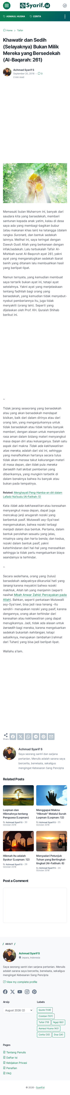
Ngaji (58, 1022)
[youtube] (20, 992)
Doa (58, 1034)
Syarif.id (40, 1087)
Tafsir (44, 1022)
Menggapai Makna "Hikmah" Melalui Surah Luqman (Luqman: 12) (51, 813)
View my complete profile (21, 981)
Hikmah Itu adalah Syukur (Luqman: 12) (16, 857)
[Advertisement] (35, 119)
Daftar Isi (11, 1057)
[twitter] (20, 736)
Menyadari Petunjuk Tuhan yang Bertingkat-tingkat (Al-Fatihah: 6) (51, 859)
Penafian (11, 1068)
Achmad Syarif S (29, 953)
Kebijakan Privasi (16, 1062)
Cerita (44, 1034)
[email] (51, 736)
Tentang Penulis (16, 1052)
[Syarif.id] (35, 5)
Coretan (46, 1016)
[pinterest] (43, 736)
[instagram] (27, 992)
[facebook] (13, 736)
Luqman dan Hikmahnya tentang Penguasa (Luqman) (16, 813)
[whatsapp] (28, 736)
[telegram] (35, 736)
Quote (45, 1009)
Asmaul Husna (49, 1028)
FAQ (8, 1073)
